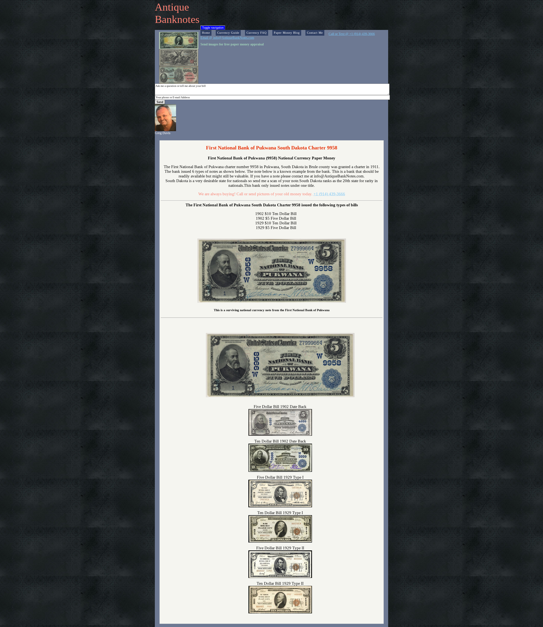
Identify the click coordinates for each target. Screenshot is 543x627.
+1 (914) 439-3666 (329, 194)
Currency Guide (228, 32)
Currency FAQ (256, 32)
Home (206, 32)
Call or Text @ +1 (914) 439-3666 (352, 34)
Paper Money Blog (287, 32)
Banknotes (177, 19)
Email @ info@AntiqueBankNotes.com (227, 37)
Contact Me (315, 32)
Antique (172, 7)
